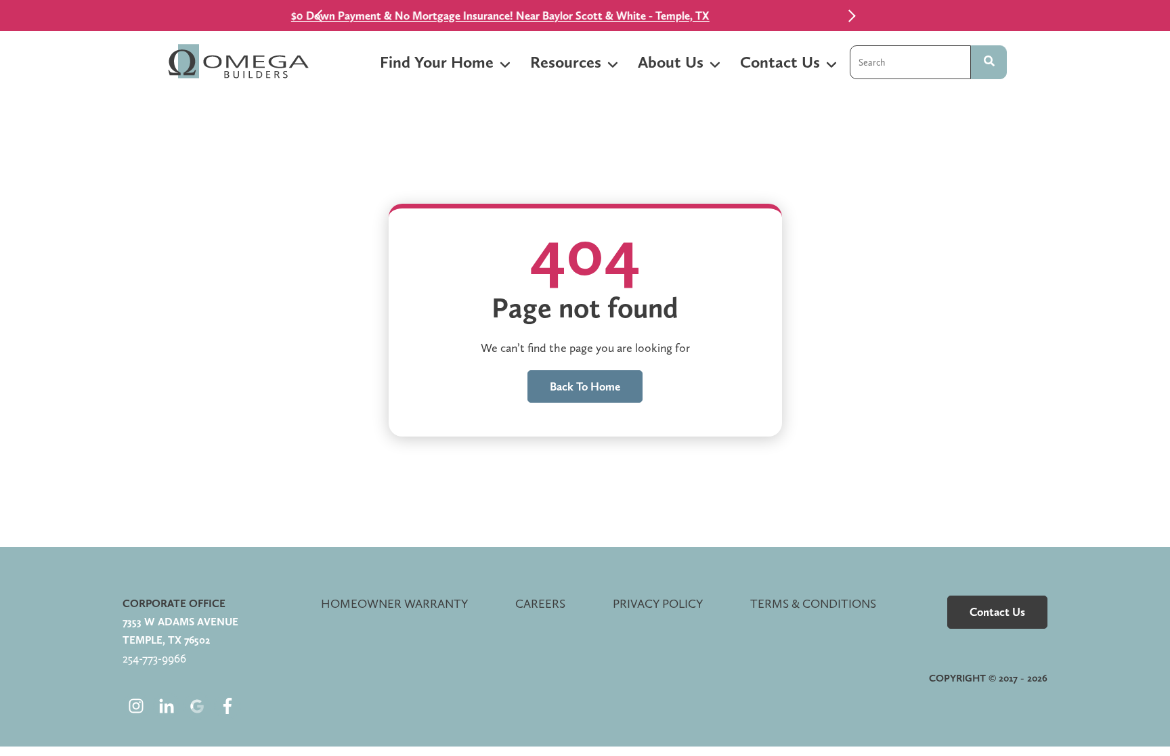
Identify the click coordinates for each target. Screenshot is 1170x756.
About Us (670, 62)
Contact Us (780, 62)
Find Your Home (437, 62)
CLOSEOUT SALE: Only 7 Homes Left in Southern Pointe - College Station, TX (646, 15)
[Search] (989, 62)
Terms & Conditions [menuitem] (813, 603)
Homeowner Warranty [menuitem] (394, 603)
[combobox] (910, 62)
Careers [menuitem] (540, 603)
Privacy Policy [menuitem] (658, 603)
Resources (565, 62)
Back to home (585, 386)
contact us (997, 612)
